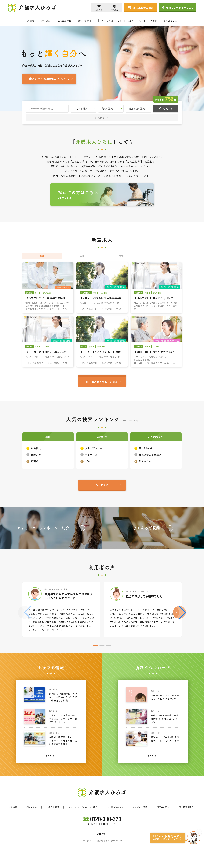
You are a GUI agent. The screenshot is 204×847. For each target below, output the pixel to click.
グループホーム (93, 448)
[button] (179, 612)
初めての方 (45, 20)
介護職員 (36, 448)
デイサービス (92, 454)
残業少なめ (145, 461)
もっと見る (48, 755)
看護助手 (36, 454)
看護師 (34, 461)
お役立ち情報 (64, 20)
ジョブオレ (102, 833)
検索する (168, 108)
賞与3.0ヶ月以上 (148, 448)
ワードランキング (148, 20)
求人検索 (29, 20)
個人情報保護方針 (187, 807)
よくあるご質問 (171, 20)
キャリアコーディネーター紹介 (117, 20)
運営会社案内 (163, 807)
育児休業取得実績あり (151, 454)
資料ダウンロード (86, 20)
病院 (87, 461)
